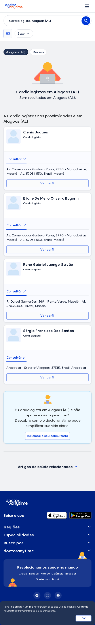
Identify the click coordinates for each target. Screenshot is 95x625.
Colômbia (57, 573)
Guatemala (43, 579)
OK (84, 618)
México (45, 573)
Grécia (23, 573)
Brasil (55, 579)
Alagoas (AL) (15, 52)
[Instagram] (47, 595)
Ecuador (70, 573)
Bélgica (34, 573)
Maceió (38, 52)
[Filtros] (8, 33)
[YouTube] (58, 595)
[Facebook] (36, 595)
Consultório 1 (16, 159)
